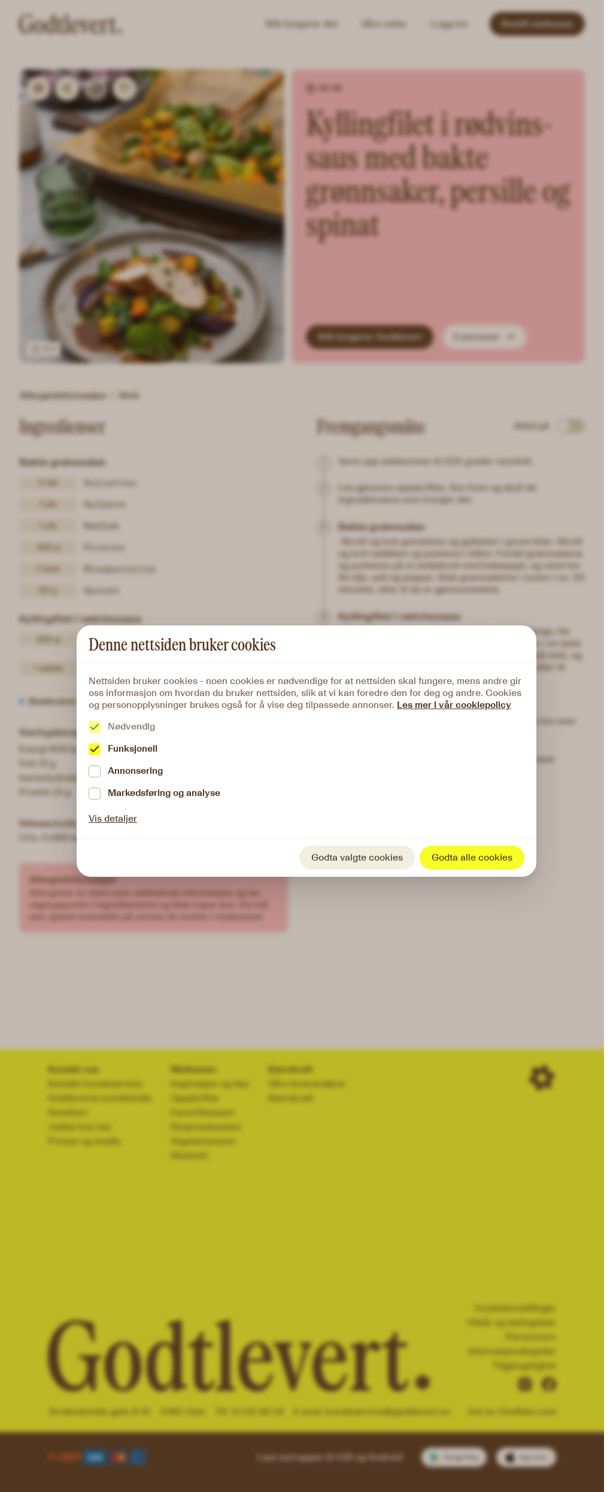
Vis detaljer (113, 818)
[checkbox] (95, 727)
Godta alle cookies (472, 857)
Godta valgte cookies (357, 857)
